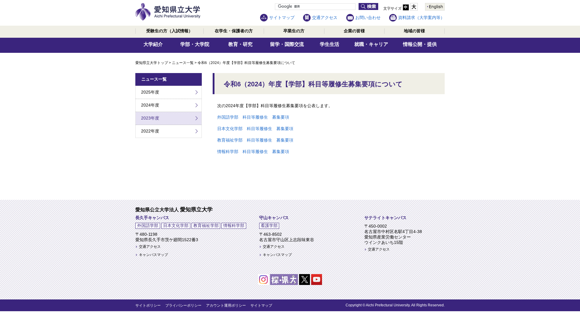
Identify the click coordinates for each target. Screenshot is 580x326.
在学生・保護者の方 (234, 30)
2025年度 (150, 92)
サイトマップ (282, 17)
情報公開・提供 (420, 44)
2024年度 (150, 105)
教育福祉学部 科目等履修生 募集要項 (255, 140)
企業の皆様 (354, 30)
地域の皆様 (414, 30)
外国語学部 (147, 225)
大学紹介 (153, 44)
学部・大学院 (194, 44)
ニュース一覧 (183, 63)
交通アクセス (324, 17)
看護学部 (269, 225)
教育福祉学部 (206, 225)
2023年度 (150, 118)
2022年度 (150, 131)
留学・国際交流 (287, 44)
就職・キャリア (371, 44)
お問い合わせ (368, 17)
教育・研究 (240, 44)
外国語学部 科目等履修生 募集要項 (253, 117)
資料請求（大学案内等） (421, 17)
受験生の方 (169, 30)
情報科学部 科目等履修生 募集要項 (253, 151)
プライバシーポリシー (183, 305)
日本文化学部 (175, 225)
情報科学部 (233, 225)
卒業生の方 (293, 30)
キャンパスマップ (153, 255)
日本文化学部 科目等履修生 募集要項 (255, 128)
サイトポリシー (148, 305)
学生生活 (329, 44)
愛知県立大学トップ (151, 63)
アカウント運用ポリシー (226, 305)
